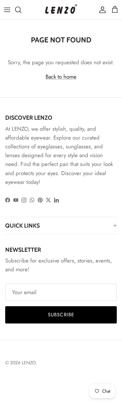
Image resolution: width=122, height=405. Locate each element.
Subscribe (61, 314)
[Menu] (7, 10)
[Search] (21, 10)
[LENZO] (61, 9)
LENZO (29, 362)
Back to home (61, 77)
